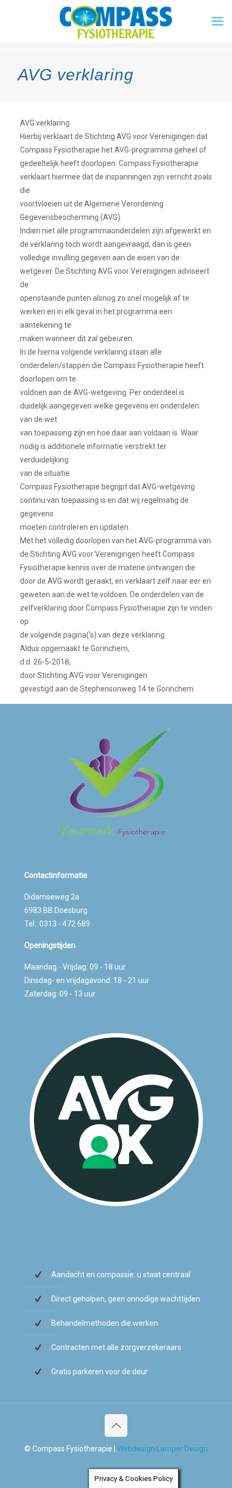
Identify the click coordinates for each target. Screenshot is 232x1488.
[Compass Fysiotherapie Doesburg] (116, 21)
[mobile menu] (217, 21)
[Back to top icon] (116, 1425)
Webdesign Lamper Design (162, 1448)
